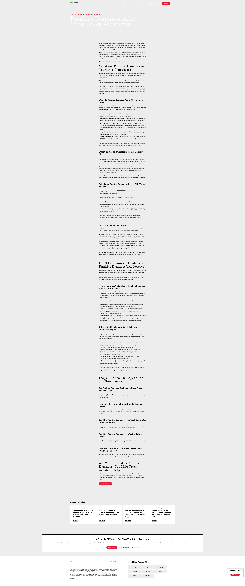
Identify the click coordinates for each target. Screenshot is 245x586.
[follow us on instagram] (111, 564)
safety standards (113, 125)
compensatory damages (107, 81)
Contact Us (166, 3)
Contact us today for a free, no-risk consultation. (117, 371)
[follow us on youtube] (114, 564)
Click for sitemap (96, 577)
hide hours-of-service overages (112, 133)
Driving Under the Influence (106, 113)
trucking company (107, 176)
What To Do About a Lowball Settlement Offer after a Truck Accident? (109, 512)
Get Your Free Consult (105, 483)
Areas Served (150, 3)
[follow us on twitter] (112, 564)
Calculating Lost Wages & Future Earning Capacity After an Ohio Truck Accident (83, 513)
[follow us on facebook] (109, 564)
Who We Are (116, 3)
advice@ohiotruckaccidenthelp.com (105, 575)
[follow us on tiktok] (116, 564)
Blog (158, 3)
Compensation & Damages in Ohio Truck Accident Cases (85, 9)
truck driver (114, 176)
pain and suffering (121, 190)
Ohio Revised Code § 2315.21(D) (109, 234)
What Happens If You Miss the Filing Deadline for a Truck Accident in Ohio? (161, 513)
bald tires (102, 138)
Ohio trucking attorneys (134, 56)
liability (143, 158)
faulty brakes (142, 136)
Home (71, 9)
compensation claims (104, 45)
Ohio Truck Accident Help (106, 474)
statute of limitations (129, 410)
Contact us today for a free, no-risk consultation (109, 62)
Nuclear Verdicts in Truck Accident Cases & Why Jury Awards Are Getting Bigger (135, 513)
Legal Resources (139, 3)
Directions (72, 578)
